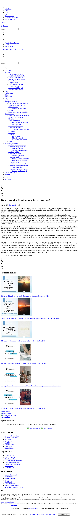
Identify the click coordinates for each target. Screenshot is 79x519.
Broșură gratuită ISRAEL (20, 108)
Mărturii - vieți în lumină (15, 117)
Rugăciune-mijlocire (14, 127)
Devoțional (11, 131)
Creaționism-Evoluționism (20, 150)
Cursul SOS (16, 136)
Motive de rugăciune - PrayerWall (18, 115)
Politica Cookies (35, 514)
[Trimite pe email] (2, 195)
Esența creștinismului (14, 121)
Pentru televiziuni (10, 467)
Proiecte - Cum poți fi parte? (17, 79)
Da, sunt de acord (64, 514)
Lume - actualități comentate (17, 105)
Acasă (6, 177)
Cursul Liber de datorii (19, 164)
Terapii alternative (17, 167)
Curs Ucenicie (16, 124)
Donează (3, 22)
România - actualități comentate (18, 103)
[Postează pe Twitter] (2, 191)
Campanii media (13, 82)
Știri (6, 14)
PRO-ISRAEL (13, 107)
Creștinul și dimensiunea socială (18, 169)
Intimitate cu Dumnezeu (15, 126)
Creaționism (8, 441)
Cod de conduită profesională (7, 502)
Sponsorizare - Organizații (13, 464)
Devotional (8, 179)
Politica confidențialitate (48, 514)
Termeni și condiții (10, 483)
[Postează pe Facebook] (2, 186)
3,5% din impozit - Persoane (13, 460)
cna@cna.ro (14, 505)
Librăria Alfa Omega (11, 19)
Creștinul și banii (13, 162)
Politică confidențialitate (12, 485)
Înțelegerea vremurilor (11, 101)
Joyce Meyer (8, 446)
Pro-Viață (7, 443)
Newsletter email (13, 86)
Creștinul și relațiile (14, 157)
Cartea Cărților (9, 46)
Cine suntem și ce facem (15, 74)
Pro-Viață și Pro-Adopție (19, 171)
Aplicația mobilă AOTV (15, 84)
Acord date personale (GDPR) (14, 487)
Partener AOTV (9, 455)
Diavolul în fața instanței (19, 140)
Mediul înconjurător (18, 148)
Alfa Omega (8, 9)
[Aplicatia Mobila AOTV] (46, 428)
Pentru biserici (9, 466)
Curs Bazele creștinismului (20, 122)
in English (15, 43)
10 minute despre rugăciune (20, 129)
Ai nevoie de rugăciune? (12, 436)
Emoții (10, 141)
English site (4, 26)
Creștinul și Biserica (14, 153)
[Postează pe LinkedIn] (2, 193)
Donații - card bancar (11, 459)
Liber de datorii (9, 444)
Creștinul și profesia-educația (17, 145)
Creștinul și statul (13, 152)
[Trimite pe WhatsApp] (2, 189)
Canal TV (8, 10)
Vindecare (11, 133)
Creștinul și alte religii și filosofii (18, 165)
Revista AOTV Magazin (15, 88)
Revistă (7, 480)
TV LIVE (13, 49)
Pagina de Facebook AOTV (17, 89)
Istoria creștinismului (18, 155)
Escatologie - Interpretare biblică (18, 112)
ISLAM (10, 110)
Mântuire (11, 119)
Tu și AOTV (8, 482)
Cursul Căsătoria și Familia (20, 159)
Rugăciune (5, 49)
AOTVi (20, 49)
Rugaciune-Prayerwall (11, 438)
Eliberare (11, 134)
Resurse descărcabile (11, 475)
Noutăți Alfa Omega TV (15, 77)
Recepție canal (9, 477)
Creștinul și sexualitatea (19, 160)
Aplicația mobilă (10, 478)
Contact (7, 44)
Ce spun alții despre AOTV (16, 76)
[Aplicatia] (33, 428)
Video (6, 12)
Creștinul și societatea (11, 17)
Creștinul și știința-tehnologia (17, 146)
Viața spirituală (9, 16)
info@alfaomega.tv (34, 508)
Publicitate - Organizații (12, 462)
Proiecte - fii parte (10, 457)
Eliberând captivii (17, 138)
